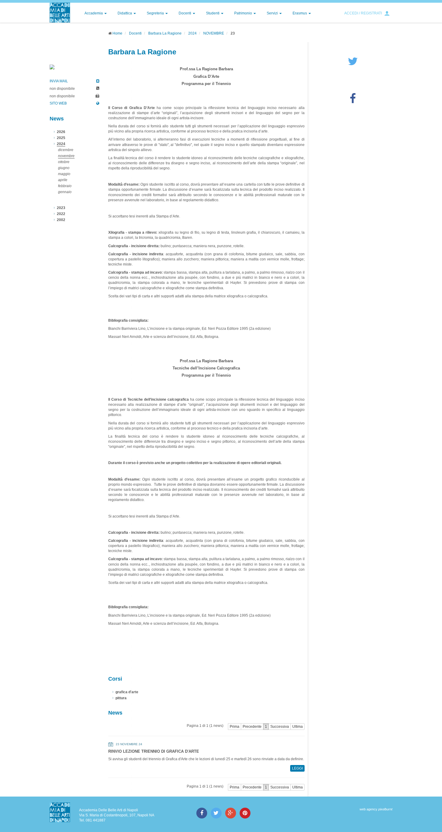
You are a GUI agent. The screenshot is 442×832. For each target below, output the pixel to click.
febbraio (65, 186)
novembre (66, 156)
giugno (63, 168)
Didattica (125, 13)
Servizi (273, 13)
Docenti (185, 13)
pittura (121, 698)
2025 (61, 138)
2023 (61, 208)
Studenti (213, 13)
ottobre (63, 162)
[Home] (60, 13)
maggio (64, 174)
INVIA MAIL (59, 81)
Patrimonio (243, 13)
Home (117, 33)
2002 (61, 220)
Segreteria (156, 13)
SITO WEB (58, 103)
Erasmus (300, 13)
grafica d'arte (126, 692)
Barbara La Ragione (165, 33)
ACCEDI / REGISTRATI (363, 13)
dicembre (65, 150)
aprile (62, 180)
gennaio (65, 192)
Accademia (94, 13)
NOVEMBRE (213, 33)
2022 (61, 214)
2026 (61, 132)
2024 (192, 33)
